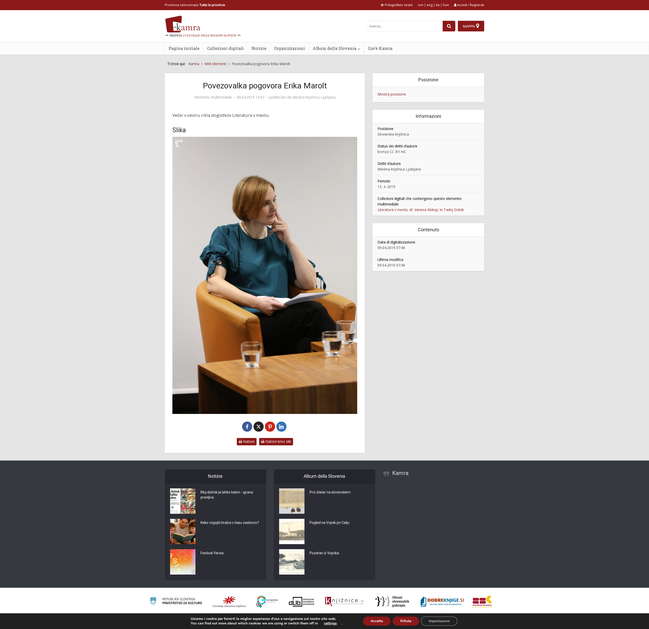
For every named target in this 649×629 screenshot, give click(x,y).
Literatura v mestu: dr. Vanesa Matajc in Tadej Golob (420, 209)
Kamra (400, 473)
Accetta (377, 621)
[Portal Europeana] (267, 601)
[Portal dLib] (302, 601)
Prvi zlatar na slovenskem (330, 492)
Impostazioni (439, 621)
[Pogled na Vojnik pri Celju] (291, 531)
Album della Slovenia (334, 48)
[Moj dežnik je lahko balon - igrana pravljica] (182, 501)
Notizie (258, 48)
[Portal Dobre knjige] (442, 602)
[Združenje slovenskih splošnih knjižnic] (344, 602)
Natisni (248, 441)
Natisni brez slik (277, 441)
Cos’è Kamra (380, 48)
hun (446, 5)
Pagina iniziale (184, 48)
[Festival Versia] (182, 562)
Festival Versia (212, 553)
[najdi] (449, 26)
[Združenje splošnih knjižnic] (482, 601)
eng (429, 5)
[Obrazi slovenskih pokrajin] (392, 601)
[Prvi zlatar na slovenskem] (291, 501)
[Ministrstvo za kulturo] (175, 601)
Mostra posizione (391, 94)
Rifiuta (405, 621)
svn (420, 5)
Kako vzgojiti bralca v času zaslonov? (230, 523)
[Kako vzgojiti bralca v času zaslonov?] (182, 531)
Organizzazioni (289, 48)
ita (438, 5)
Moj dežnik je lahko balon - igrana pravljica (227, 494)
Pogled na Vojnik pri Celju (329, 523)
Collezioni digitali (225, 48)
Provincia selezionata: (195, 5)
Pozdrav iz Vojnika (324, 553)
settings (330, 623)
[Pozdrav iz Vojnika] (291, 562)
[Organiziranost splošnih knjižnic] (229, 601)
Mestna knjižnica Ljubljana (314, 97)
